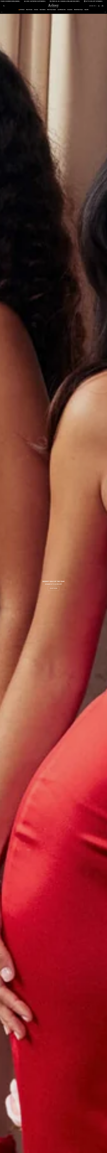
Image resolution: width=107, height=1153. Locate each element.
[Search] (4, 6)
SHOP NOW (53, 588)
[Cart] (102, 6)
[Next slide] (105, 12)
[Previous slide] (2, 12)
